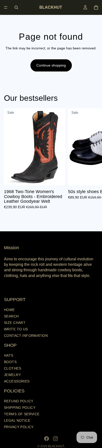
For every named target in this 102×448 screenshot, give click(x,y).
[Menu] (5, 7)
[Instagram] (55, 439)
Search (11, 316)
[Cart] (96, 7)
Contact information (26, 335)
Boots (10, 362)
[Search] (16, 7)
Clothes (12, 368)
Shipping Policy (19, 408)
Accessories (17, 381)
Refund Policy (18, 401)
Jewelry (12, 375)
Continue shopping (51, 65)
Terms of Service (22, 414)
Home (9, 309)
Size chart (15, 322)
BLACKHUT (56, 446)
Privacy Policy (19, 427)
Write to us (16, 329)
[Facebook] (47, 439)
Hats (8, 355)
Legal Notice (17, 420)
